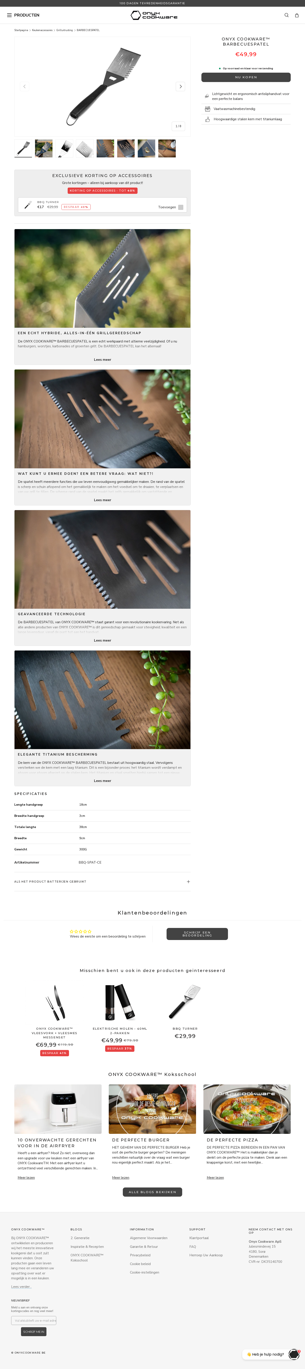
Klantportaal (199, 1238)
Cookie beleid (140, 1264)
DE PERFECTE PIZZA (232, 1140)
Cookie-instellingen (144, 1272)
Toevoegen (167, 207)
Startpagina (21, 30)
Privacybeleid (140, 1255)
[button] (297, 15)
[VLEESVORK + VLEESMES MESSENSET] (54, 1002)
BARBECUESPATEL (88, 30)
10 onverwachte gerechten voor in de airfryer (57, 1143)
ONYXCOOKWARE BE (30, 1352)
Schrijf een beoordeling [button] (197, 934)
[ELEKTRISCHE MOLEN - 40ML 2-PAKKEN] (120, 1002)
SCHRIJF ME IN (33, 1331)
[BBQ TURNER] (28, 202)
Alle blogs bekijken (152, 1192)
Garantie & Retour (144, 1246)
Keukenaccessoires (42, 30)
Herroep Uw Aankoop (206, 1255)
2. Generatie (80, 1238)
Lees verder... (21, 1286)
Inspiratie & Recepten (87, 1246)
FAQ (192, 1246)
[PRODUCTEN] (9, 15)
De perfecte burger (141, 1140)
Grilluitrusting (64, 30)
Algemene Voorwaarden (148, 1238)
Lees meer (102, 359)
